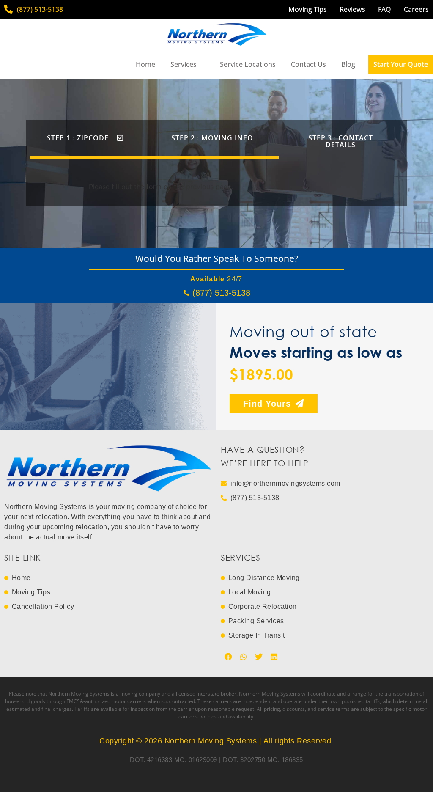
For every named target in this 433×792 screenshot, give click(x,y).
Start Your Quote (400, 64)
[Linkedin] (274, 656)
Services (183, 64)
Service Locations (248, 64)
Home (145, 64)
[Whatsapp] (243, 656)
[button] (85, 138)
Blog (348, 64)
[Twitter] (258, 656)
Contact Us (308, 64)
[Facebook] (228, 656)
